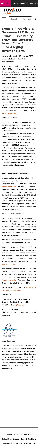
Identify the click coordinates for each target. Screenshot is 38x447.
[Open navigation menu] (4, 19)
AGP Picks (5, 3)
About (9, 434)
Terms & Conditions (28, 439)
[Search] (24, 19)
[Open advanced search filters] (29, 19)
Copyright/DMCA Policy (12, 443)
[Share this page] (35, 19)
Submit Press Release (10, 439)
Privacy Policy (29, 443)
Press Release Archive (22, 434)
